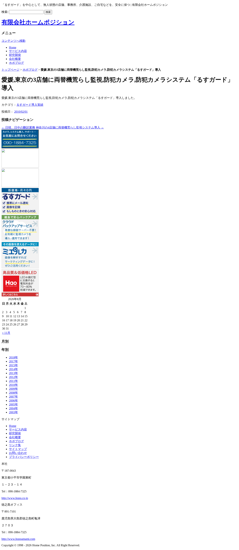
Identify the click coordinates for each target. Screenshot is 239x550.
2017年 (13, 361)
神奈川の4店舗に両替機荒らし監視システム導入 (70, 127)
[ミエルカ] (20, 267)
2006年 (13, 400)
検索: (4, 11)
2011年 (13, 381)
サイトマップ (18, 449)
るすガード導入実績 (29, 104)
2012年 (13, 377)
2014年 (13, 369)
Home (12, 425)
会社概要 (15, 437)
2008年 (13, 392)
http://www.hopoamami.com (18, 538)
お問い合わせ (18, 453)
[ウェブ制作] (20, 186)
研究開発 (15, 433)
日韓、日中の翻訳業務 (18, 127)
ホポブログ (30, 69)
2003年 (13, 412)
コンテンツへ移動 (13, 40)
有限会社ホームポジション (38, 22)
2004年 (13, 408)
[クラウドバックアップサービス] (20, 240)
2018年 (13, 357)
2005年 (13, 404)
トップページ (10, 69)
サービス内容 (18, 429)
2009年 (13, 388)
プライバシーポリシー (24, 456)
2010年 (13, 384)
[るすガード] (20, 213)
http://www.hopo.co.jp (14, 498)
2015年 (13, 365)
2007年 (13, 396)
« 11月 (6, 332)
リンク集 (15, 445)
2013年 (13, 373)
